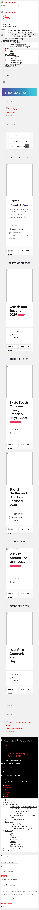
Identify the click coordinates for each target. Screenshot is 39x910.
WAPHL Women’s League (20, 47)
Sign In (3, 906)
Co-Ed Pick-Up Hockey (14, 39)
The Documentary (13, 848)
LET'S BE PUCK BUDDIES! (10, 763)
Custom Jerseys (16, 63)
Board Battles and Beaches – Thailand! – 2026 (18, 497)
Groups (7, 792)
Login (7, 16)
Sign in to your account (15, 93)
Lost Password (12, 879)
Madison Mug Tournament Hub (22, 30)
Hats (11, 51)
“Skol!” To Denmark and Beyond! (17, 655)
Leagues (8, 41)
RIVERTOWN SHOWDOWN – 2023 (23, 37)
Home (7, 24)
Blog (6, 796)
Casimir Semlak (11, 112)
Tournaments (11, 804)
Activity (8, 788)
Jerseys (13, 55)
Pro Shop (9, 49)
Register (8, 18)
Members (8, 790)
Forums (7, 794)
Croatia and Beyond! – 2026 (18, 310)
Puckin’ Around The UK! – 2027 (19, 558)
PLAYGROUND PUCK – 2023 (21, 32)
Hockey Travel (10, 26)
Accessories (14, 57)
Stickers (13, 59)
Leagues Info (15, 43)
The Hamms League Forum (15, 728)
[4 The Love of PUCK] (8, 2)
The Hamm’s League (18, 45)
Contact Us (9, 67)
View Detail (25, 251)
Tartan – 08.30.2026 (18, 203)
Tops (12, 53)
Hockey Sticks (15, 61)
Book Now (10, 251)
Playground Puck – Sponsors (25, 34)
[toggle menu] (4, 82)
